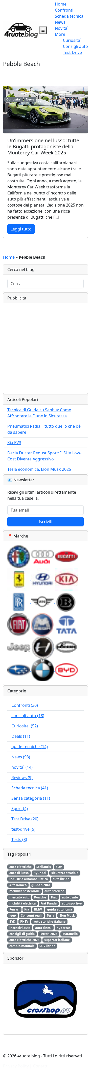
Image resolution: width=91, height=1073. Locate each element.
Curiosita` (72, 40)
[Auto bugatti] (66, 556)
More (60, 34)
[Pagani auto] (66, 647)
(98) (20, 757)
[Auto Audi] (43, 556)
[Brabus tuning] (66, 601)
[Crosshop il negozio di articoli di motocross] (45, 998)
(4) (19, 808)
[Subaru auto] (19, 669)
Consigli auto (75, 46)
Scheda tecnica (69, 16)
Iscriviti (45, 521)
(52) (24, 726)
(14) (29, 746)
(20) (24, 819)
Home (60, 4)
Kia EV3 (14, 442)
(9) (22, 777)
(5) (23, 829)
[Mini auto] (43, 601)
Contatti (41, 1066)
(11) (20, 736)
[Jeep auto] (19, 647)
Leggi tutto (21, 229)
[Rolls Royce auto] (19, 601)
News (60, 22)
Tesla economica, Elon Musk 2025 (39, 469)
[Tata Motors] (66, 624)
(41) (29, 788)
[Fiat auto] (19, 624)
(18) (27, 715)
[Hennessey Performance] (43, 647)
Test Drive (72, 52)
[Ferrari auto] (19, 579)
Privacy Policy (16, 1066)
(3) (19, 839)
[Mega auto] (43, 624)
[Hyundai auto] (43, 579)
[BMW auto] (43, 669)
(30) (24, 705)
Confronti (64, 10)
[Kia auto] (66, 579)
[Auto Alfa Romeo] (19, 556)
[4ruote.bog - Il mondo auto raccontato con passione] (21, 29)
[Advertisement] (45, 348)
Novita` (62, 28)
